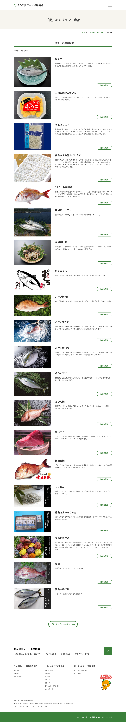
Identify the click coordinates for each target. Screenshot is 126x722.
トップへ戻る (108, 651)
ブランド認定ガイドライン (80, 670)
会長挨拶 (16, 673)
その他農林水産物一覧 (51, 686)
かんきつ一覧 (49, 670)
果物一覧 (47, 673)
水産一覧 (47, 680)
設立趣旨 (16, 670)
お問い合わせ (65, 654)
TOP (83, 32)
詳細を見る (104, 85)
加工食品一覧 (49, 689)
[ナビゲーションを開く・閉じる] (110, 5)
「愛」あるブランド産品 (95, 32)
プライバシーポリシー (83, 654)
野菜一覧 (47, 676)
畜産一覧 (47, 683)
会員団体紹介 (18, 676)
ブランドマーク (77, 673)
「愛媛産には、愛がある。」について (27, 654)
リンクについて (50, 654)
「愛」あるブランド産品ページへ (63, 624)
